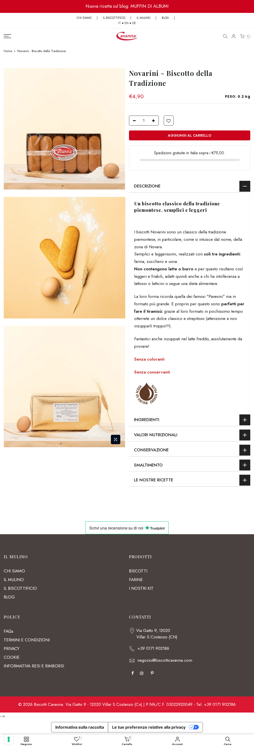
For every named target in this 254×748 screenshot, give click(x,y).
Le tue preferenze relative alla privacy (149, 727)
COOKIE (12, 657)
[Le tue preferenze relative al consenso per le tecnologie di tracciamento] (8, 739)
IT (119, 23)
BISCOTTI (138, 571)
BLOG (166, 18)
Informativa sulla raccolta (79, 727)
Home (8, 51)
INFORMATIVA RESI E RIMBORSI (34, 666)
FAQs (8, 631)
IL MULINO (143, 18)
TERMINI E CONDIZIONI (27, 640)
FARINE (136, 580)
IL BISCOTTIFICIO (114, 18)
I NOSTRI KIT (141, 588)
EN (126, 23)
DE (134, 23)
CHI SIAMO (84, 18)
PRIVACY (11, 649)
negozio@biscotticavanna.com (164, 660)
